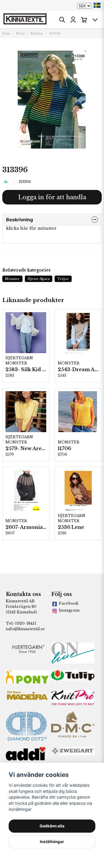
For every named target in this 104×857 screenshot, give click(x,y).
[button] (97, 5)
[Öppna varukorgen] (84, 20)
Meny (20, 33)
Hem (6, 33)
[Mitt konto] (73, 20)
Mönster (37, 33)
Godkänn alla (52, 826)
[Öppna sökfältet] (62, 20)
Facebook (68, 603)
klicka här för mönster (31, 228)
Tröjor (63, 279)
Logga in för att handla (52, 197)
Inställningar (52, 841)
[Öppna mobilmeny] (95, 20)
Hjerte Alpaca (38, 279)
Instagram (69, 610)
